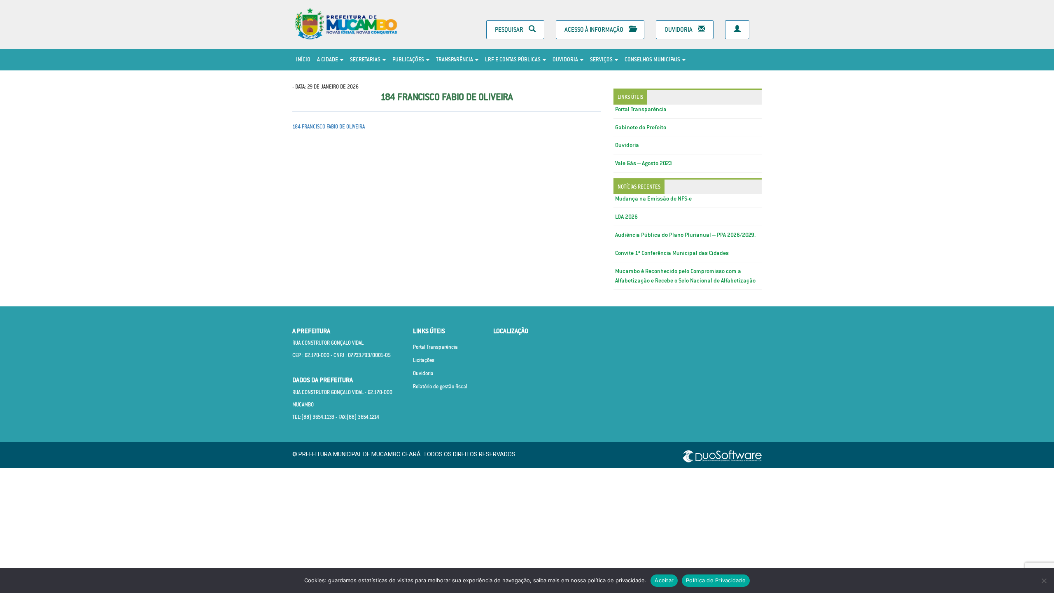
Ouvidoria (679, 29)
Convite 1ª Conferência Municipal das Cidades (672, 253)
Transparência (455, 59)
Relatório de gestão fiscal (440, 386)
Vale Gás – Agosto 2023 (643, 163)
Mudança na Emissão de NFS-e (653, 198)
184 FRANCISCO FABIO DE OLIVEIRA (328, 127)
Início (303, 59)
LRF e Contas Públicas (513, 59)
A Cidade (328, 59)
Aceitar (664, 580)
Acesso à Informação (594, 29)
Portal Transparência (641, 109)
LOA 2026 (626, 216)
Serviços (602, 59)
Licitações (423, 360)
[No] (1044, 581)
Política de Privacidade (716, 580)
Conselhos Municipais (653, 59)
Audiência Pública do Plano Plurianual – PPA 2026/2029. (685, 234)
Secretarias (366, 59)
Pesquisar (510, 29)
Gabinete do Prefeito (640, 127)
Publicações (408, 59)
